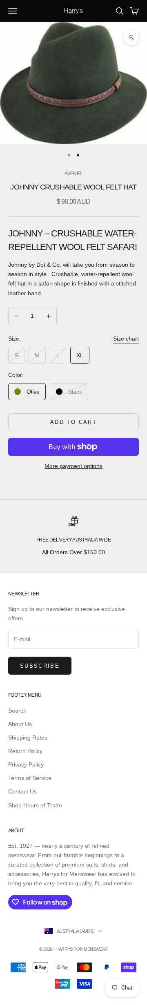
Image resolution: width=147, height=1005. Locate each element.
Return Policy (25, 751)
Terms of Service (29, 778)
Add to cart (73, 422)
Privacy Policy (26, 764)
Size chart (126, 338)
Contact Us (22, 791)
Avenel (73, 173)
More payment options (73, 466)
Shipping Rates (27, 737)
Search (17, 710)
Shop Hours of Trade (35, 805)
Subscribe (40, 666)
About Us (20, 724)
